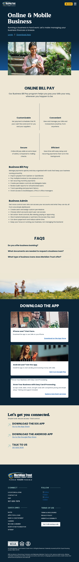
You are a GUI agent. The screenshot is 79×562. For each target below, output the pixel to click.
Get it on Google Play (57, 372)
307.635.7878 (18, 447)
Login (69, 4)
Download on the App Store (55, 338)
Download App (23, 34)
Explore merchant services (55, 394)
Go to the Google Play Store (24, 437)
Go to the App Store (20, 426)
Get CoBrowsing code (50, 524)
